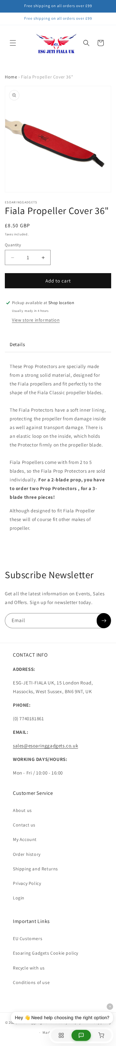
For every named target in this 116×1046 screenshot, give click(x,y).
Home (11, 77)
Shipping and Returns (35, 869)
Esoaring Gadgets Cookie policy (45, 953)
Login (18, 898)
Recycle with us (29, 968)
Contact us (24, 825)
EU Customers (27, 938)
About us (22, 810)
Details (17, 344)
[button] (13, 43)
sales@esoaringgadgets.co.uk (45, 746)
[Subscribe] (104, 620)
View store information (36, 320)
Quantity (13, 245)
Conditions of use (31, 982)
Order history (27, 854)
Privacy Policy (27, 883)
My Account (25, 839)
